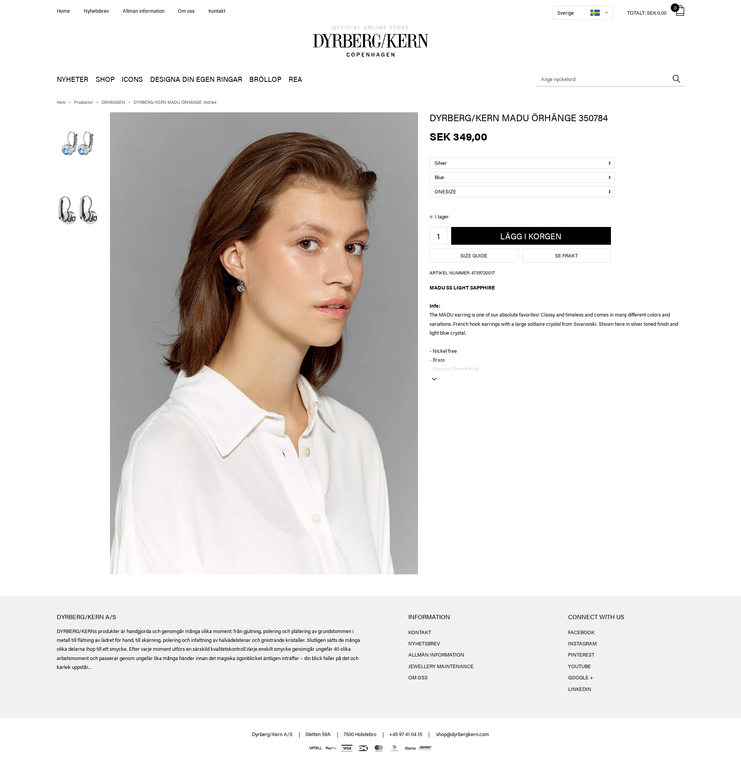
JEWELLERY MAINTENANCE (441, 666)
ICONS (132, 79)
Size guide (473, 255)
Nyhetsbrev (96, 10)
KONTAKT (419, 632)
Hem (61, 102)
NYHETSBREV (424, 643)
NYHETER (72, 79)
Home (63, 10)
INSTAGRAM (582, 643)
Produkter (83, 102)
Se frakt (566, 255)
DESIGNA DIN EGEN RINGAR (196, 79)
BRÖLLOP (265, 79)
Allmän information (143, 10)
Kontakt (216, 10)
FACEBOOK (581, 632)
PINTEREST (581, 654)
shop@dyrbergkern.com (462, 734)
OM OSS (418, 677)
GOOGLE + (580, 677)
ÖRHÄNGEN (113, 102)
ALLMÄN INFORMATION (436, 654)
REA (295, 79)
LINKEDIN (579, 688)
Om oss (186, 10)
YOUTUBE (579, 666)
